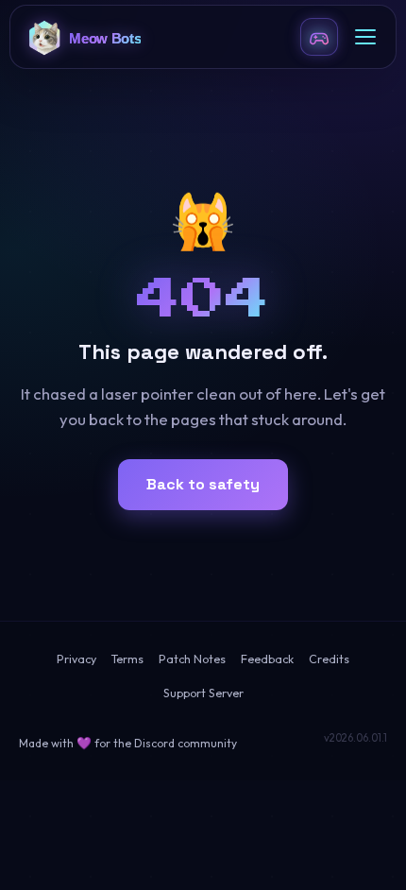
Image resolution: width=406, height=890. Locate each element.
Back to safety (203, 484)
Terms (127, 659)
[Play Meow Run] (319, 37)
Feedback (267, 659)
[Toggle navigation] (365, 37)
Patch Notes (192, 659)
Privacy (76, 659)
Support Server (203, 693)
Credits (329, 659)
